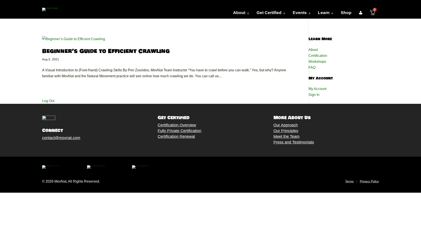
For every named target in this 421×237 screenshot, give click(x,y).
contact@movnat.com (61, 138)
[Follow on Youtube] (66, 147)
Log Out (48, 101)
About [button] (239, 12)
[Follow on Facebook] (40, 147)
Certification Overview (177, 125)
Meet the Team (286, 136)
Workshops (317, 61)
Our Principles (285, 131)
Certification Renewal (176, 136)
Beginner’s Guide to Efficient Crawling (106, 51)
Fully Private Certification (179, 131)
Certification (318, 55)
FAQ (312, 67)
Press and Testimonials (293, 142)
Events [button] (300, 12)
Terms (349, 181)
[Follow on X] (48, 147)
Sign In (314, 95)
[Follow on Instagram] (57, 147)
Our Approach (285, 125)
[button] (360, 12)
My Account (317, 89)
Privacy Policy (369, 181)
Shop (346, 12)
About (313, 50)
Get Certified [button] (269, 12)
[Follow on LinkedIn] (75, 147)
